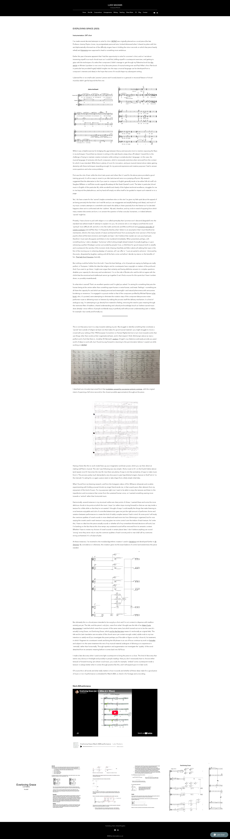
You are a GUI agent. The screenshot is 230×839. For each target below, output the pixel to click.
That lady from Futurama (84, 257)
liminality (152, 640)
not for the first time (117, 631)
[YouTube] (154, 13)
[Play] (81, 746)
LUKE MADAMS (115, 5)
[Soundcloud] (157, 13)
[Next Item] (220, 788)
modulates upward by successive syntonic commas (124, 389)
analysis (115, 339)
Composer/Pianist (115, 7)
